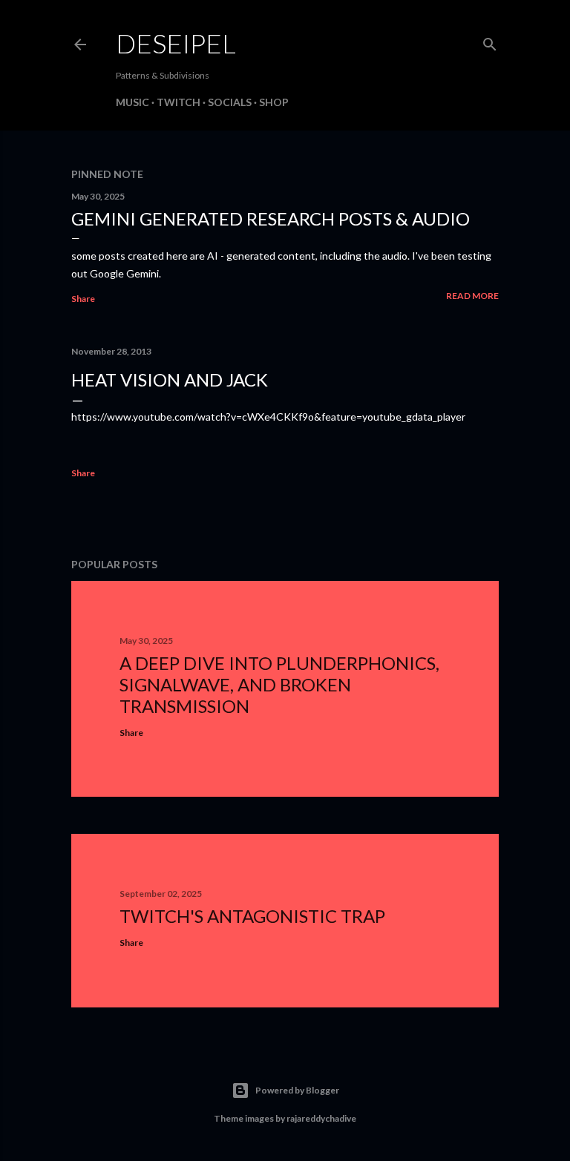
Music (132, 102)
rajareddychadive (321, 1118)
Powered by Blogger (297, 1090)
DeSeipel (176, 43)
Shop (274, 102)
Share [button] (83, 298)
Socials (230, 102)
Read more (472, 295)
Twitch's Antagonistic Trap (252, 916)
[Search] (490, 41)
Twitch (178, 102)
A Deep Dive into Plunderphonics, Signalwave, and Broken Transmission (279, 684)
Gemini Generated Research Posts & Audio (270, 218)
